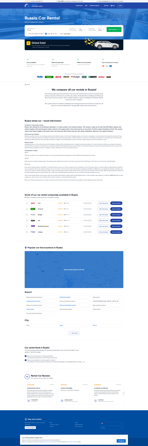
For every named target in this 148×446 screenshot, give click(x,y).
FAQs (51, 422)
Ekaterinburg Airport (65, 297)
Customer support (94, 5)
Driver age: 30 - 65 (51, 33)
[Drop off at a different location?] (27, 34)
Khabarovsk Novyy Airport (33, 301)
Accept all (121, 441)
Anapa (61, 325)
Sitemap (52, 426)
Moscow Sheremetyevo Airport (68, 305)
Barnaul (95, 325)
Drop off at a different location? (36, 33)
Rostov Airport (30, 309)
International (79, 5)
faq (36, 352)
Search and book (116, 203)
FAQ (86, 5)
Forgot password (79, 424)
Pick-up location (31, 28)
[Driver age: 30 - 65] (46, 34)
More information (103, 203)
